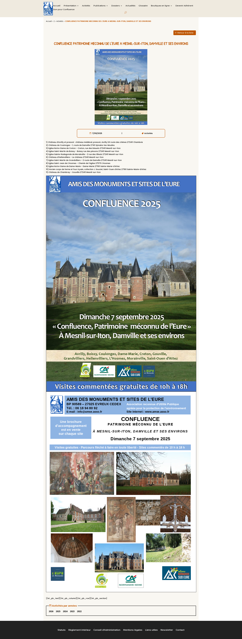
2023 (72, 611)
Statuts (62, 630)
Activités (86, 6)
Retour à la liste (185, 32)
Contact (180, 630)
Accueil (56, 6)
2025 (58, 611)
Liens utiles (151, 630)
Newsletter (166, 630)
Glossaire (143, 6)
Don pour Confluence (63, 10)
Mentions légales (132, 630)
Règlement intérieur (79, 630)
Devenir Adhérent (184, 6)
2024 (65, 611)
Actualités (130, 6)
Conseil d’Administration (106, 630)
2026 (51, 611)
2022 (79, 611)
